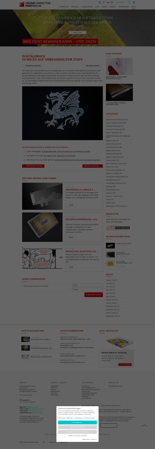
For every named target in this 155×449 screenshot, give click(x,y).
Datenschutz (86, 439)
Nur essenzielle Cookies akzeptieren (77, 432)
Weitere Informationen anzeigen (77, 435)
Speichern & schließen (77, 427)
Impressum (93, 439)
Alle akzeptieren (77, 422)
